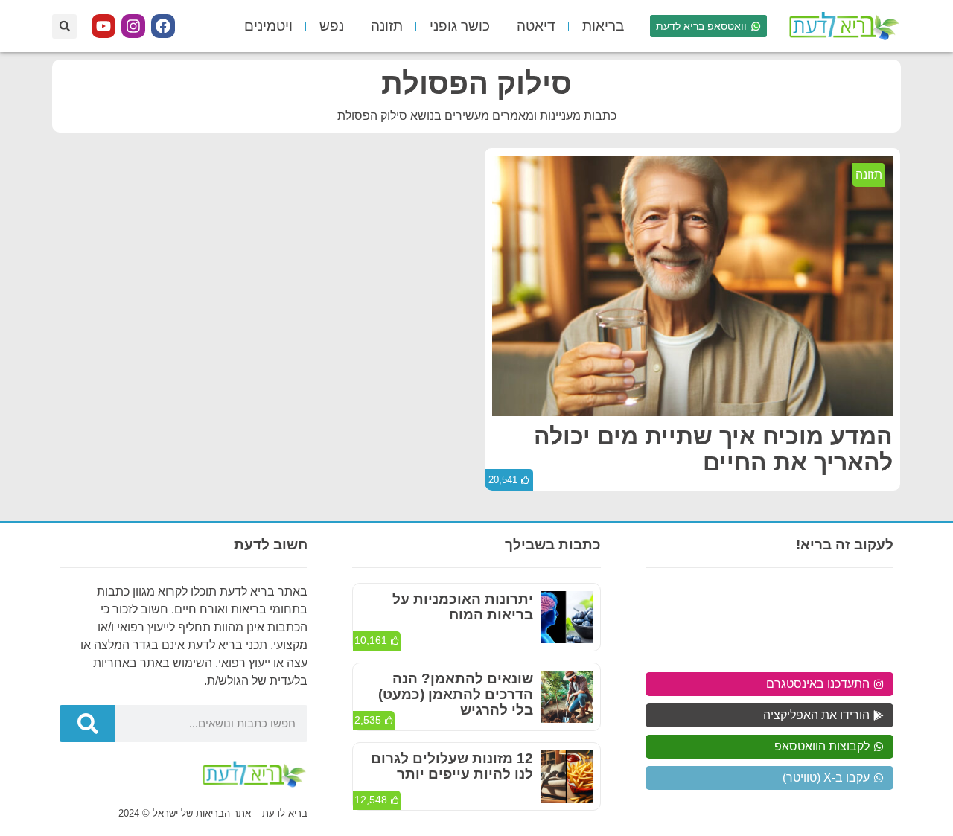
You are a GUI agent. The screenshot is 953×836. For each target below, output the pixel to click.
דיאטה (536, 25)
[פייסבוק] (163, 26)
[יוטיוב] (103, 26)
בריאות (603, 25)
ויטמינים (268, 25)
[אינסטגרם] (133, 26)
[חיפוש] (87, 723)
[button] (64, 26)
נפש (331, 25)
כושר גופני (460, 25)
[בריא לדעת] (841, 26)
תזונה (387, 25)
